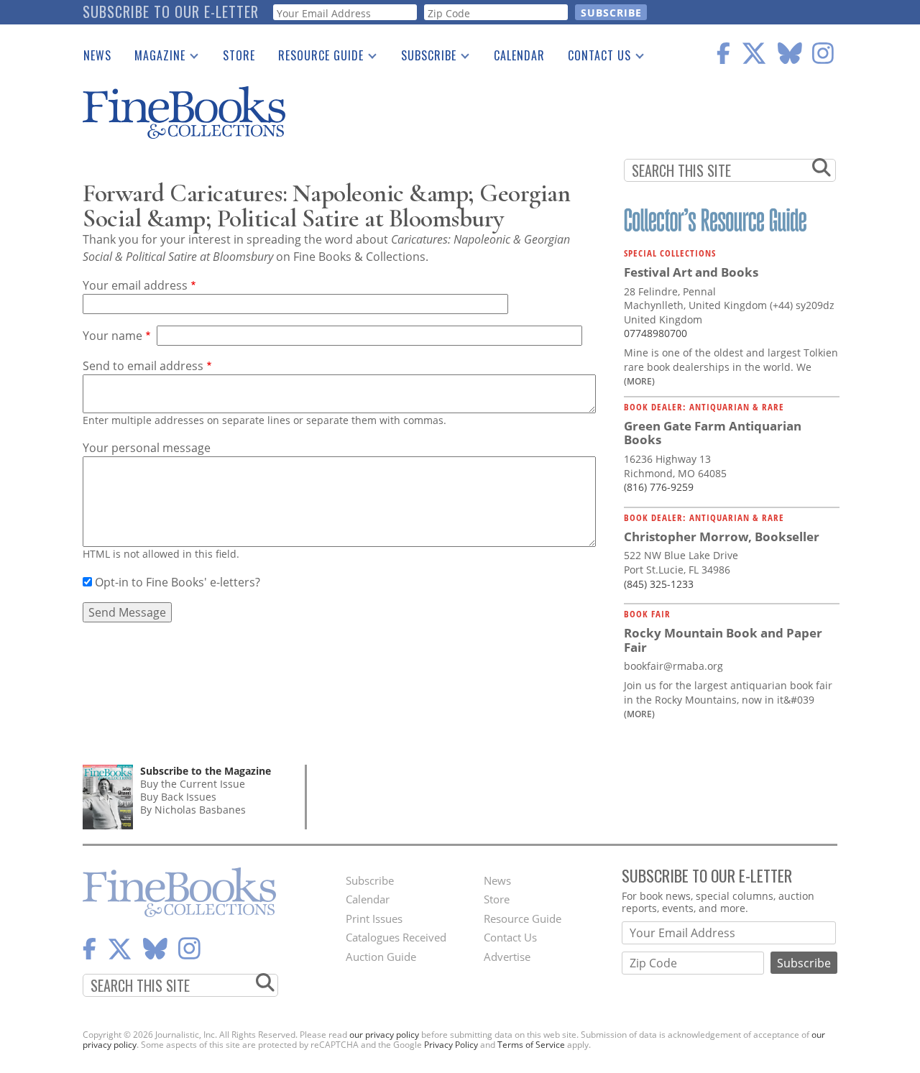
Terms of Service (531, 1045)
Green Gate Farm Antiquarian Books (712, 433)
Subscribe (423, 58)
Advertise (507, 956)
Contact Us (593, 58)
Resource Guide (315, 58)
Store (239, 55)
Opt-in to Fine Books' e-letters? (177, 582)
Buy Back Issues (178, 796)
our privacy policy (384, 1034)
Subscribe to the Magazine (205, 771)
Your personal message (147, 448)
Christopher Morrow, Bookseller (721, 536)
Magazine (154, 58)
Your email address (135, 285)
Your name (112, 336)
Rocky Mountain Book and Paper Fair (723, 640)
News (97, 55)
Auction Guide (381, 956)
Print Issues (374, 918)
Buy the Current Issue (192, 784)
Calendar (519, 55)
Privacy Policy (451, 1045)
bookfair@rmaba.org (673, 666)
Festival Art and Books (691, 272)
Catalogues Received (396, 937)
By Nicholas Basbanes (193, 809)
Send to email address (143, 366)
